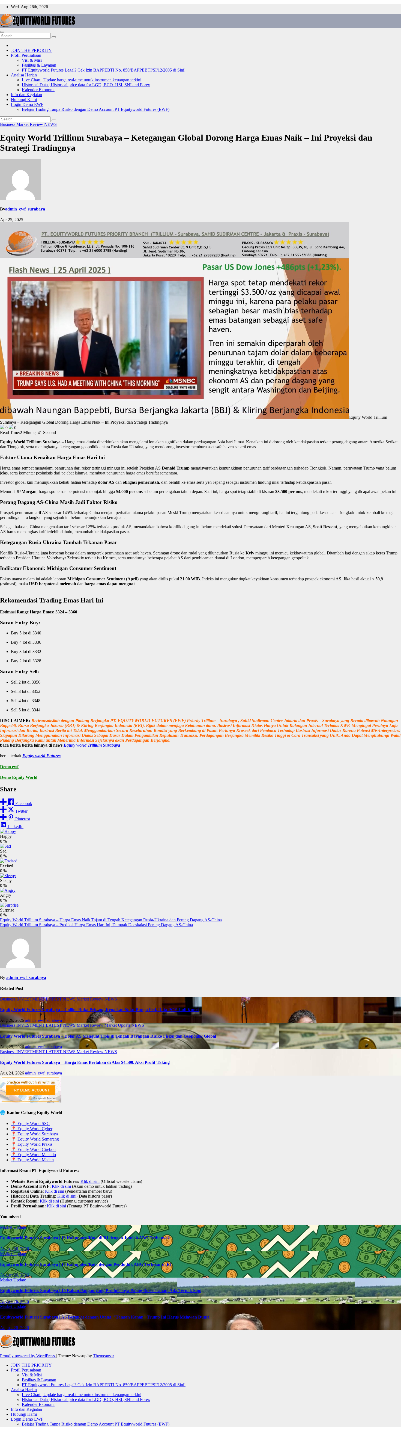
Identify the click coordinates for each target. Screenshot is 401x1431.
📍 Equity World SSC (30, 1123)
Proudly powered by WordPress (28, 1355)
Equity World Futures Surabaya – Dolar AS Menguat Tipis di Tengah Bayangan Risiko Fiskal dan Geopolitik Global (108, 1036)
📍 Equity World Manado (33, 1154)
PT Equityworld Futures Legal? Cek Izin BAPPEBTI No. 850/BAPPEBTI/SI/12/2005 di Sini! (103, 70)
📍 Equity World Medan (32, 1159)
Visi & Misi (32, 60)
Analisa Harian (24, 75)
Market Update (117, 1025)
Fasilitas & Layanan (39, 65)
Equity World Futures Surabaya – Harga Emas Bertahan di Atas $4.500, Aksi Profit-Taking (85, 1062)
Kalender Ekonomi (38, 89)
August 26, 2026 (14, 1248)
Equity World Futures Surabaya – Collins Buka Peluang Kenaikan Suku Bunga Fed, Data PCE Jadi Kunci (99, 1009)
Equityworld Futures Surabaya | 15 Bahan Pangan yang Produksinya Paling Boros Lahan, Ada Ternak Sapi (100, 1290)
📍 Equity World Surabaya (34, 1134)
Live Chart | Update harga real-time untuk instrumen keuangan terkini (81, 80)
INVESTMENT (31, 999)
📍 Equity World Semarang (35, 1139)
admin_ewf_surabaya (25, 209)
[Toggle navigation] (2, 32)
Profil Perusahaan (26, 55)
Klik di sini (90, 1181)
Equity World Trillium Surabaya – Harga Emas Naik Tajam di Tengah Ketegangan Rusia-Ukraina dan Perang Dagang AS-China (111, 920)
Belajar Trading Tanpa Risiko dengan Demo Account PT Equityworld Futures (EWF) (95, 109)
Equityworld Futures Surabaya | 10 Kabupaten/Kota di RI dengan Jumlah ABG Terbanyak (85, 1238)
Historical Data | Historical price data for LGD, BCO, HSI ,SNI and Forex (86, 84)
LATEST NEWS (61, 999)
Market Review (30, 124)
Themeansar (103, 1355)
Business (8, 124)
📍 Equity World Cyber (31, 1128)
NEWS (50, 124)
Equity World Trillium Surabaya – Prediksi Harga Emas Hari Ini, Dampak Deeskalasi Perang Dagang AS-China (96, 924)
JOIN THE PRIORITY (31, 50)
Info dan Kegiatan (26, 94)
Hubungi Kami (24, 99)
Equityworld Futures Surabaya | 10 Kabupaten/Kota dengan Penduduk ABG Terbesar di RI (86, 1264)
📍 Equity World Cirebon (33, 1149)
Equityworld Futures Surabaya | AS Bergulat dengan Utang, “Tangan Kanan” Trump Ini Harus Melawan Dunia (105, 1317)
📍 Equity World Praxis (31, 1144)
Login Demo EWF (27, 104)
